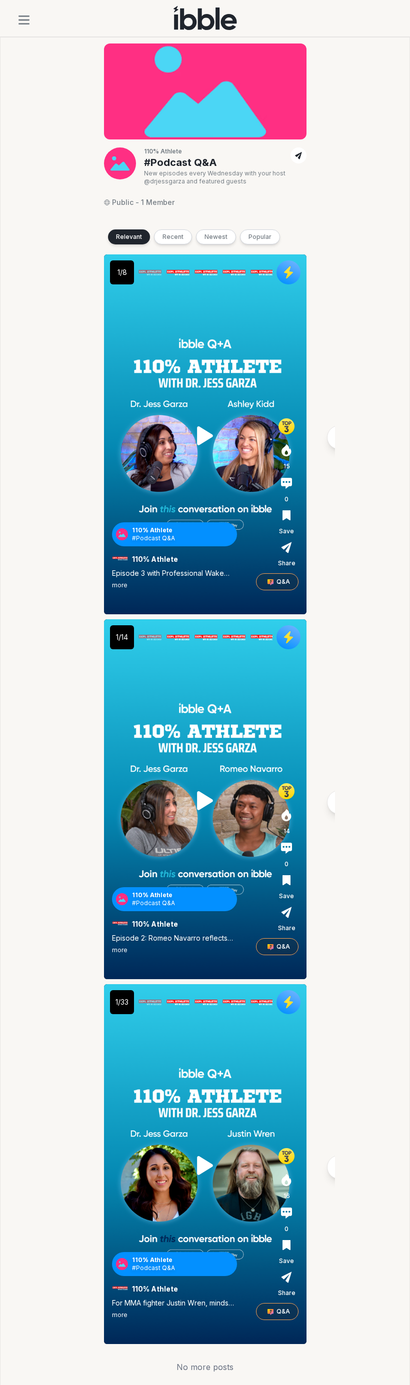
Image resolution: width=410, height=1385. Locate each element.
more (120, 585)
